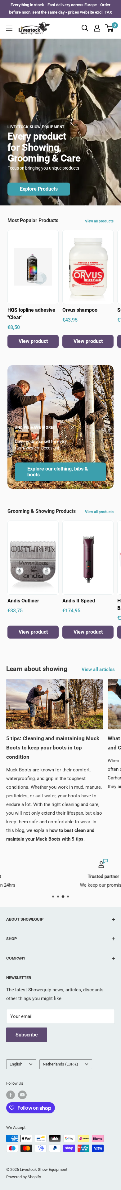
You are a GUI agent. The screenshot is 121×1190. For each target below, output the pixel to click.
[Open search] (85, 28)
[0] (110, 28)
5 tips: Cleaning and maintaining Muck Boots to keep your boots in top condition (52, 747)
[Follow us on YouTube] (22, 1095)
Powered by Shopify (23, 1177)
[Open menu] (9, 28)
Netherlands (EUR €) (60, 1064)
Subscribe (27, 1035)
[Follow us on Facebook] (10, 1095)
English (16, 1064)
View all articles (98, 669)
